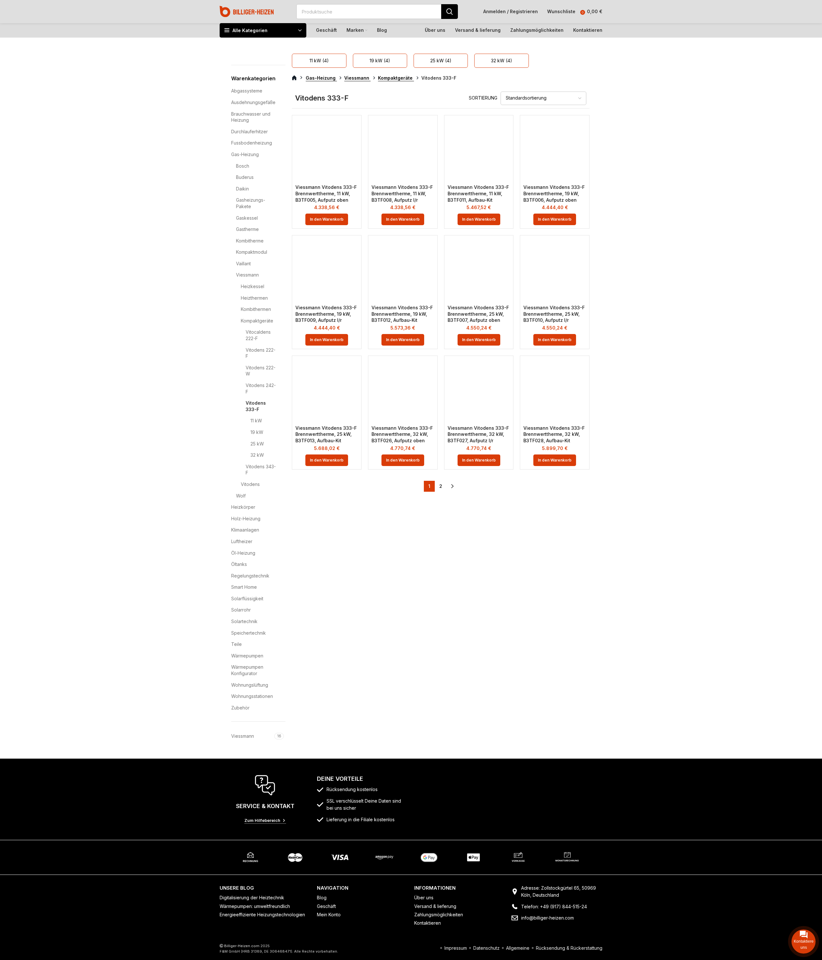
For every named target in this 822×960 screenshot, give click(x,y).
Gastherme (247, 229)
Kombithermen (256, 309)
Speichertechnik (248, 633)
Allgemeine (517, 948)
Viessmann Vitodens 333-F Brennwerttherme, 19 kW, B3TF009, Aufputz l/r (326, 314)
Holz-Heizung (245, 518)
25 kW (257, 443)
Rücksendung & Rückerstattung (569, 948)
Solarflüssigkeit (247, 598)
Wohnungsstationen (252, 696)
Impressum (455, 948)
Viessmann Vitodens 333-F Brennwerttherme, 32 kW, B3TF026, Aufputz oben (402, 434)
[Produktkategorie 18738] (319, 61)
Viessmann (247, 274)
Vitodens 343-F (261, 470)
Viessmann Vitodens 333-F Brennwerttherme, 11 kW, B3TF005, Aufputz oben (326, 193)
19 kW (256, 432)
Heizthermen (254, 298)
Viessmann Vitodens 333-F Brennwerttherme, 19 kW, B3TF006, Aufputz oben (554, 193)
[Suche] (449, 11)
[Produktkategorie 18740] (441, 61)
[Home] (247, 11)
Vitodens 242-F (261, 388)
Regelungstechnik (250, 575)
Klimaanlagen (245, 530)
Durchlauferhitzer (249, 131)
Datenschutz (486, 948)
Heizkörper (243, 507)
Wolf (241, 495)
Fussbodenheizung (251, 142)
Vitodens (250, 484)
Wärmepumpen (247, 655)
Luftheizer (241, 541)
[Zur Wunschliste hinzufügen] (353, 129)
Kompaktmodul (251, 252)
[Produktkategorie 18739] (380, 61)
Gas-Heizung (245, 154)
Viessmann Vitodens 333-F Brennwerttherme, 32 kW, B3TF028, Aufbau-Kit (554, 434)
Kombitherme (250, 240)
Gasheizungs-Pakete (250, 203)
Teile (236, 644)
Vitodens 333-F (256, 406)
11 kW (256, 420)
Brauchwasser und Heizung (250, 117)
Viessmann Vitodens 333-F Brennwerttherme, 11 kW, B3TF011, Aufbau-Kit (478, 193)
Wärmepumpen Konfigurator (247, 670)
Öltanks (239, 564)
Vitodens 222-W (260, 371)
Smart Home (244, 587)
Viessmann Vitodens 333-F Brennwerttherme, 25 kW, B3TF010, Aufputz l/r (554, 314)
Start (298, 78)
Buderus (245, 177)
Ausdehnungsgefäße (253, 102)
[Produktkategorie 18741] (501, 61)
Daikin (242, 188)
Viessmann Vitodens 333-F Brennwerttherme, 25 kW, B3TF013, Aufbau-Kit (326, 434)
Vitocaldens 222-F (258, 335)
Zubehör (240, 707)
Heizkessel (252, 286)
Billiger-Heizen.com (241, 946)
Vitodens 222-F (260, 353)
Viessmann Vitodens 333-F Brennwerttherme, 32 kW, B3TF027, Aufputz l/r (478, 434)
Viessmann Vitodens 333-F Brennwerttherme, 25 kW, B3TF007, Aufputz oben (478, 314)
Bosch (242, 166)
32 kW (257, 455)
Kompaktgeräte (257, 320)
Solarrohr (241, 609)
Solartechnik (244, 621)
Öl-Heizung (243, 553)
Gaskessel (247, 218)
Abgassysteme (246, 90)
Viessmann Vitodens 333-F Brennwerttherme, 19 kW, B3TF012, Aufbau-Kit (402, 314)
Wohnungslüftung (249, 685)
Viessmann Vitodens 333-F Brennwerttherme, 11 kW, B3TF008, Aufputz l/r (402, 193)
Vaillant (243, 263)
